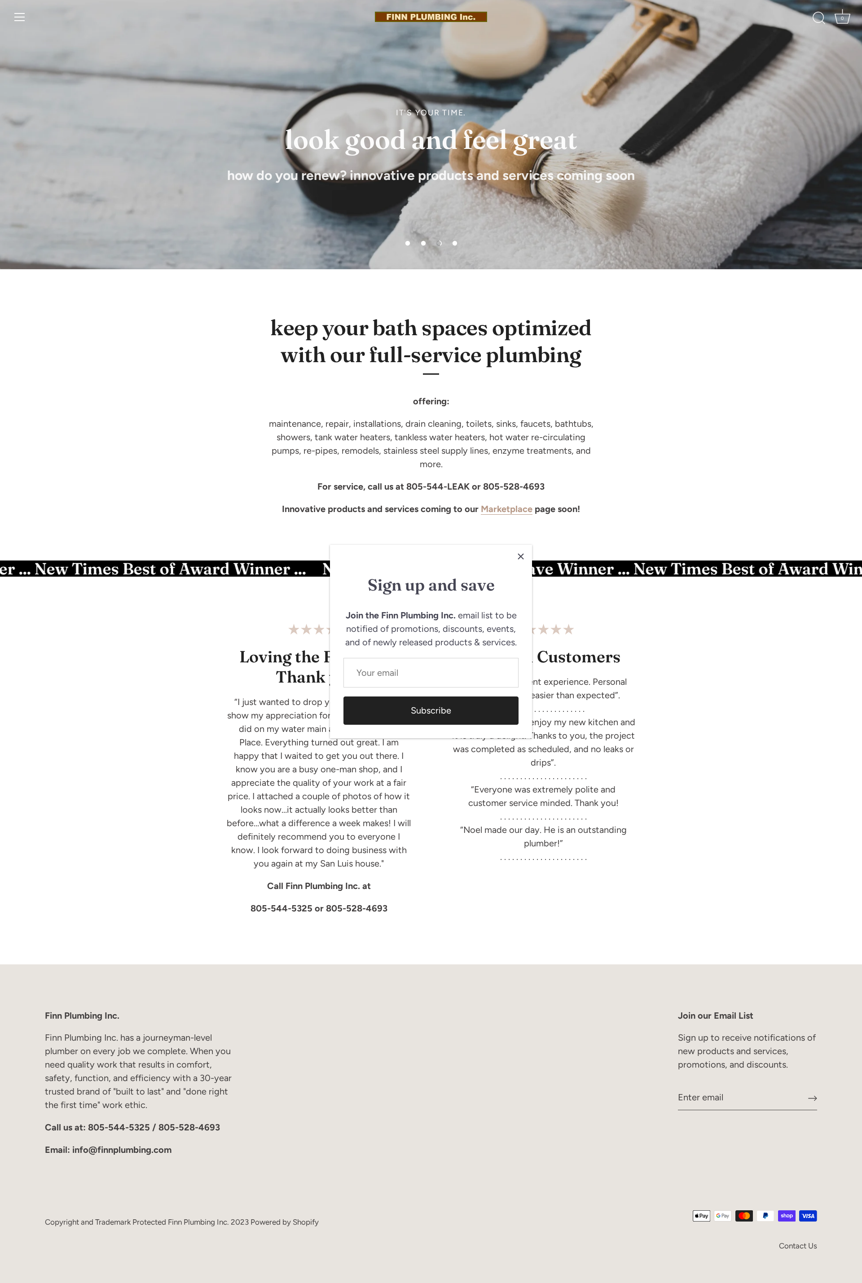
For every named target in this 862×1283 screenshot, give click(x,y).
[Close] (521, 556)
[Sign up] (812, 1097)
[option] (431, 134)
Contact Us (798, 1245)
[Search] (819, 18)
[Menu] (20, 17)
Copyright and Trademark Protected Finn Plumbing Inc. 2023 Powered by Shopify (182, 1221)
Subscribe (431, 710)
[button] (407, 243)
